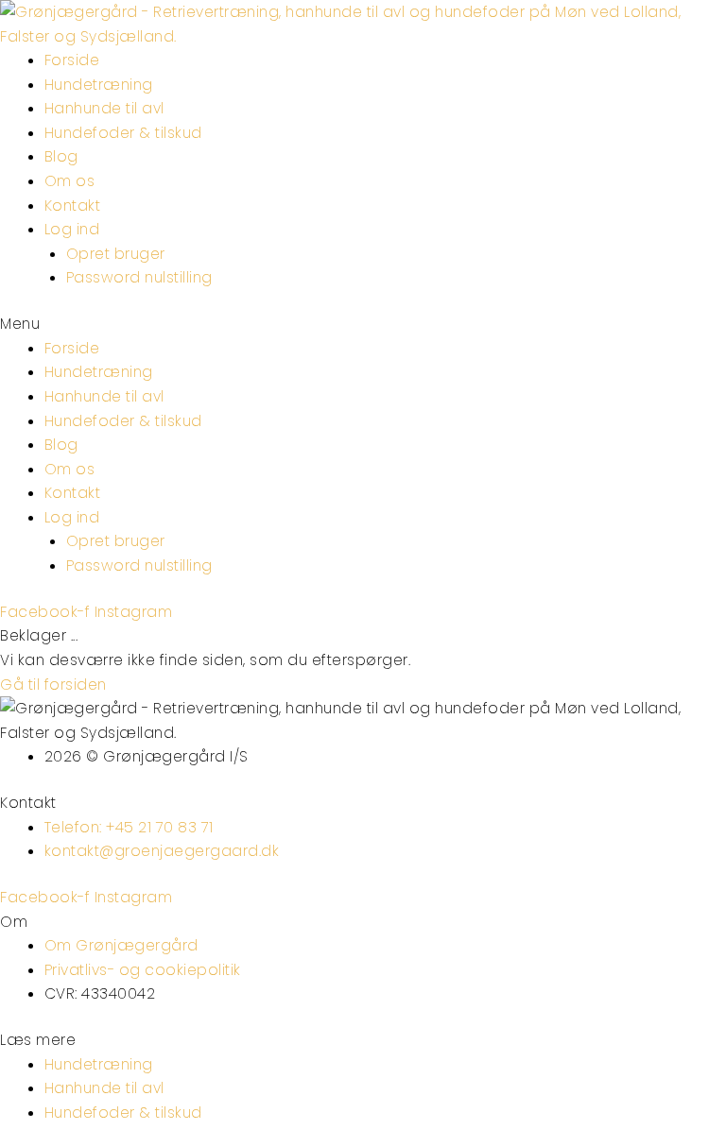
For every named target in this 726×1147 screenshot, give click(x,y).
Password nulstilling (139, 277)
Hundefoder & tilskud (123, 133)
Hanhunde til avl (104, 108)
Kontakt (72, 205)
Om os (69, 181)
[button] (363, 324)
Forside (72, 60)
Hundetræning (98, 84)
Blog (61, 156)
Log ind (72, 229)
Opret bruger (115, 254)
